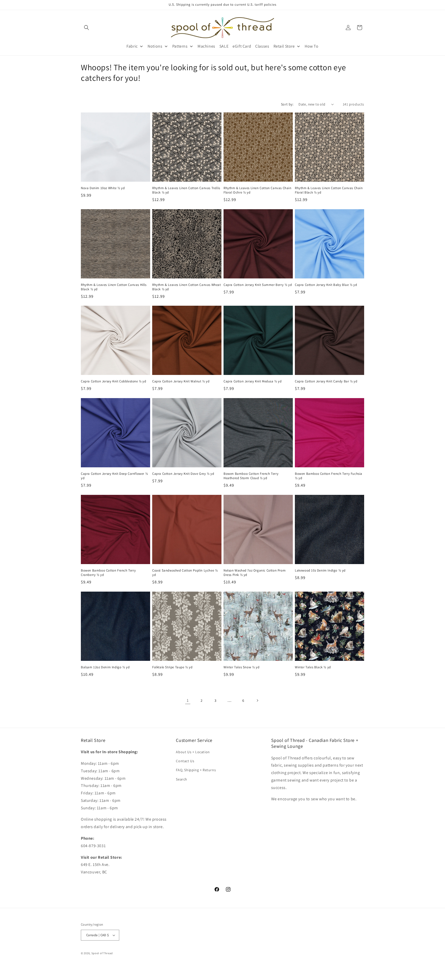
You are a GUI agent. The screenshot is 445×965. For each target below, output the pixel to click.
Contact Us (185, 761)
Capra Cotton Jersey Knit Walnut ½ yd (181, 381)
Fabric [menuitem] (132, 46)
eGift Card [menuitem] (242, 46)
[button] (86, 27)
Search (181, 779)
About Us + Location (193, 752)
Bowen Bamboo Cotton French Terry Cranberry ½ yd (108, 572)
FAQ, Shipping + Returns (196, 770)
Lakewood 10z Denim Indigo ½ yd (320, 570)
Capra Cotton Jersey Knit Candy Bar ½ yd (326, 381)
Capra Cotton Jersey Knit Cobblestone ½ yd (113, 381)
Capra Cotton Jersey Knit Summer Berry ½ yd (258, 285)
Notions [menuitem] (155, 46)
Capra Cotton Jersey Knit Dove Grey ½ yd (183, 474)
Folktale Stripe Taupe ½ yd (172, 667)
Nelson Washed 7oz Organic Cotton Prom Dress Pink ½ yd (255, 572)
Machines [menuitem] (206, 46)
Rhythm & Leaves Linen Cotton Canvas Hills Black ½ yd (114, 287)
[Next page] (257, 700)
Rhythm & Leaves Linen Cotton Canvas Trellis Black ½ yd (186, 190)
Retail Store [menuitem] (284, 46)
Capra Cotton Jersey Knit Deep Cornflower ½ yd (114, 476)
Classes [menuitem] (262, 46)
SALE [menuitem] (223, 46)
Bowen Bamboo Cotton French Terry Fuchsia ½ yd (328, 476)
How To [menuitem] (312, 46)
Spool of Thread (102, 953)
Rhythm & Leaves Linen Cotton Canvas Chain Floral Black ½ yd (329, 190)
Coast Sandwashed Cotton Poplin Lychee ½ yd (185, 572)
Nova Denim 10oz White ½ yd (103, 188)
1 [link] (188, 700)
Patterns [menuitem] (180, 46)
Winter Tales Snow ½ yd (241, 667)
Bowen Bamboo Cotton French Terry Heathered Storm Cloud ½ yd (251, 476)
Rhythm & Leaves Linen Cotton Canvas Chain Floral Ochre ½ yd (258, 190)
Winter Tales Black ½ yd (313, 667)
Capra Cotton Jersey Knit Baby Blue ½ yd (326, 285)
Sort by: (287, 104)
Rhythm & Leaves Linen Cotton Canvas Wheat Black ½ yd (186, 287)
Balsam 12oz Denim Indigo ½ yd (105, 667)
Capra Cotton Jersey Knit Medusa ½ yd (253, 381)
